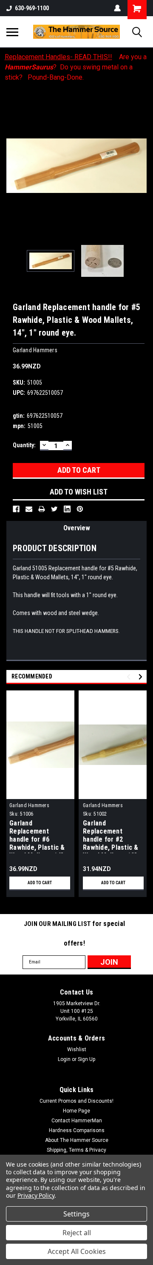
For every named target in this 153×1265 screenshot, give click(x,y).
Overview (76, 528)
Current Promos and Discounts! (76, 1101)
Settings (76, 1214)
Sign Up (86, 1059)
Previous (12, 165)
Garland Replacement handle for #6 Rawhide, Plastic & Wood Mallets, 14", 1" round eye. (37, 836)
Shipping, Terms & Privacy (76, 1150)
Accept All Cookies (77, 1251)
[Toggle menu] (12, 32)
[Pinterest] (79, 509)
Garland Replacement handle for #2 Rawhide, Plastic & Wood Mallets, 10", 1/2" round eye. (111, 836)
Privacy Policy (35, 1195)
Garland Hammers (29, 805)
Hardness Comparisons (77, 1130)
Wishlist (76, 1049)
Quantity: (24, 445)
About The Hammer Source (76, 1140)
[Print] (41, 509)
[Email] (29, 509)
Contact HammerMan (76, 1121)
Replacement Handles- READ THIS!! (58, 57)
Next (140, 165)
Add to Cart (40, 882)
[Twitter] (54, 509)
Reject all (76, 1232)
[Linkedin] (67, 509)
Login (64, 1059)
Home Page (76, 1111)
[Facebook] (16, 509)
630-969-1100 (32, 8)
